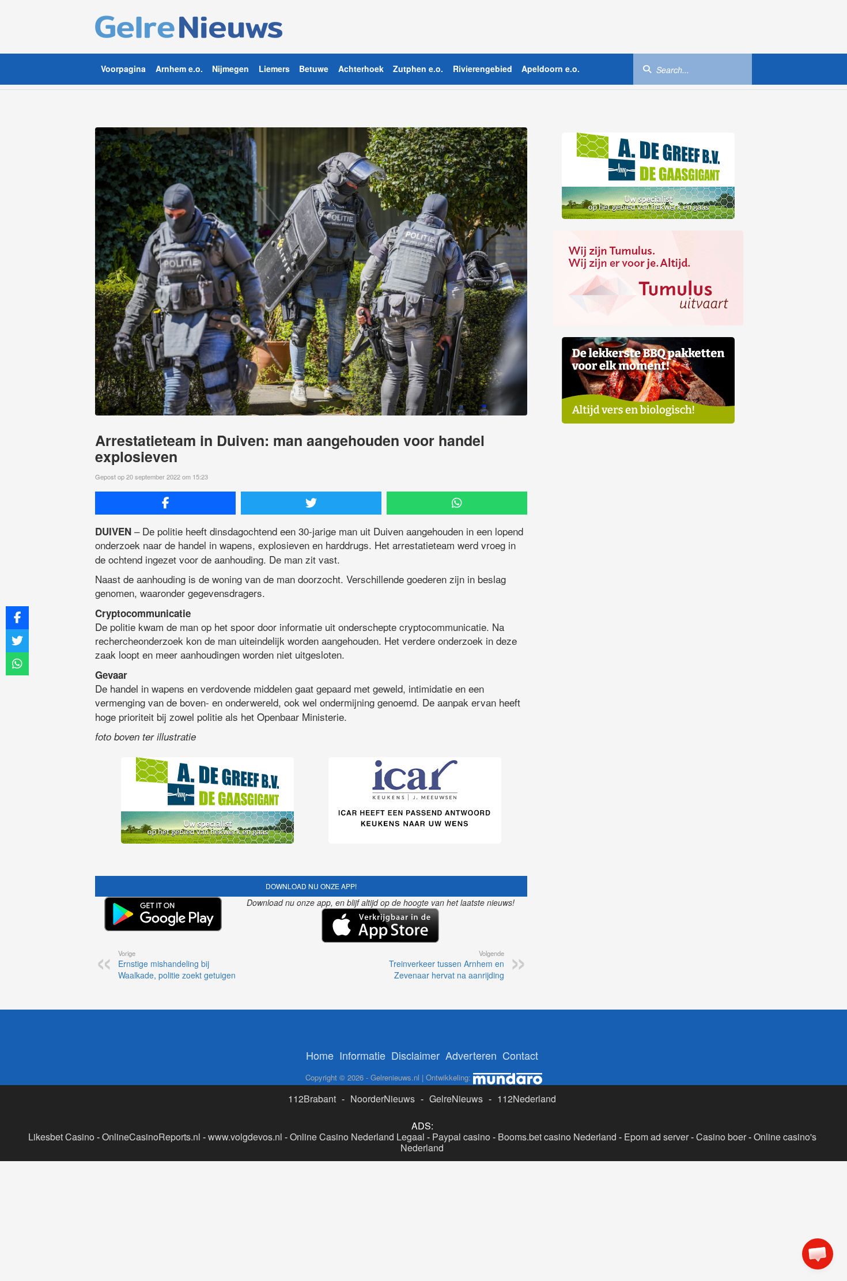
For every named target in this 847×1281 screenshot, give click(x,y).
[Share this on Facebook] (165, 503)
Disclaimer (415, 1055)
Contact (520, 1055)
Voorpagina (123, 68)
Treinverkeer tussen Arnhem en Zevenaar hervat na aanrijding (446, 965)
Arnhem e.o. (179, 68)
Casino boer (721, 1136)
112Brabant (312, 1098)
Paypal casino (461, 1136)
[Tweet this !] (311, 503)
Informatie (362, 1055)
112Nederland (526, 1098)
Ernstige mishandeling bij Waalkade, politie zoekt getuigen (177, 965)
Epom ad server (656, 1136)
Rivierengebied (482, 68)
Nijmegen (230, 68)
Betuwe (313, 68)
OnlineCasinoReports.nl (151, 1136)
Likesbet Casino (61, 1136)
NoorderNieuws (382, 1098)
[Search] (647, 68)
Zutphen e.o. (418, 68)
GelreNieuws (456, 1098)
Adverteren (471, 1055)
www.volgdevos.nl (245, 1136)
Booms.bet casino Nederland (557, 1136)
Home (320, 1055)
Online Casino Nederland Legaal (357, 1136)
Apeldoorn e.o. (550, 68)
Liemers (274, 68)
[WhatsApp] (457, 503)
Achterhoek (361, 68)
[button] (817, 1253)
